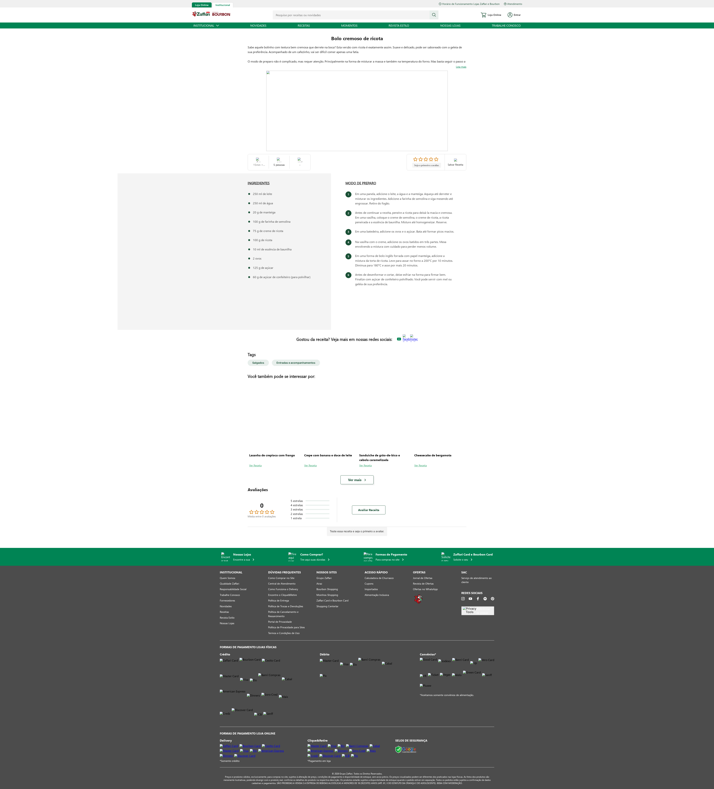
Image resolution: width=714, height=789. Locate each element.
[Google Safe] (406, 750)
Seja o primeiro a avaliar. (426, 165)
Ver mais (354, 480)
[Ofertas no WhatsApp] (418, 603)
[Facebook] (478, 598)
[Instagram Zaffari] (414, 339)
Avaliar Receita (368, 510)
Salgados (258, 362)
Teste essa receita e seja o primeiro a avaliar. (357, 531)
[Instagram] (463, 598)
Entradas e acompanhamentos (295, 362)
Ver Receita (255, 465)
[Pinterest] (492, 598)
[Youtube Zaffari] (399, 339)
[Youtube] (470, 598)
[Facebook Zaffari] (406, 339)
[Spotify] (485, 598)
